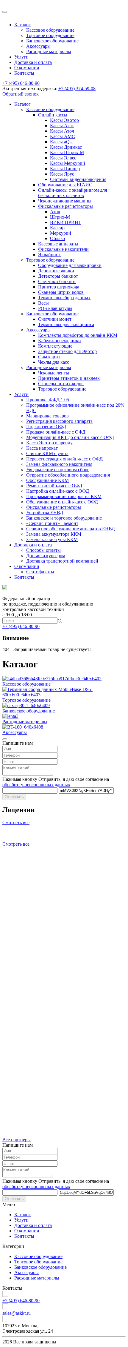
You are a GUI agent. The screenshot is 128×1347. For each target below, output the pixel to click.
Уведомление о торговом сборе (57, 469)
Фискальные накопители (63, 249)
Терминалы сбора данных (64, 297)
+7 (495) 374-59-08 (77, 88)
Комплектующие (55, 345)
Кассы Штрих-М (67, 152)
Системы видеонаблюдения (78, 179)
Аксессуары (38, 46)
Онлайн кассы (52, 114)
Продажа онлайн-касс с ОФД (55, 431)
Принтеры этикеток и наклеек (69, 378)
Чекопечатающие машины (64, 200)
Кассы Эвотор (64, 120)
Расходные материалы (48, 51)
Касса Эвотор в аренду (49, 442)
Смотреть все (15, 822)
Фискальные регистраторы (65, 206)
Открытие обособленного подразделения (68, 474)
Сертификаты (40, 571)
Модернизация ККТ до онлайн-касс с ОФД (70, 437)
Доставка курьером (45, 555)
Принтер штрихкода (58, 286)
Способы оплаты (43, 550)
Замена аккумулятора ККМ (53, 534)
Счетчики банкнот (57, 281)
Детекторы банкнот (58, 276)
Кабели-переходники (59, 340)
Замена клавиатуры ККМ (52, 539)
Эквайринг (49, 254)
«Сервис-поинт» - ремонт (52, 523)
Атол (55, 211)
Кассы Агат (62, 125)
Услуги (21, 56)
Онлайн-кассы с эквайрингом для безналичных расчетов (72, 193)
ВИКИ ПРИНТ (65, 222)
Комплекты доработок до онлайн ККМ (77, 335)
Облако (57, 238)
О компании (26, 67)
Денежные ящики (56, 270)
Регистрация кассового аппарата (59, 421)
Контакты (24, 73)
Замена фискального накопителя (59, 464)
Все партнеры (16, 1139)
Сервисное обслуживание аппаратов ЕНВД (70, 528)
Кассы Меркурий (67, 163)
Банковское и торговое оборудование (64, 517)
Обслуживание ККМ (47, 480)
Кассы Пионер (65, 168)
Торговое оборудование (50, 35)
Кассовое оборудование (50, 30)
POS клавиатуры (55, 308)
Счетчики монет (54, 319)
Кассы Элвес (63, 157)
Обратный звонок (20, 93)
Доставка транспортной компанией (62, 560)
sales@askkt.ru (16, 1313)
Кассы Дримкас (66, 147)
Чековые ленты (53, 372)
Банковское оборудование (52, 40)
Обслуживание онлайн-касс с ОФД (62, 501)
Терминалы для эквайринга (66, 324)
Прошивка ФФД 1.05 (47, 399)
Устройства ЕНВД (44, 512)
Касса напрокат (42, 448)
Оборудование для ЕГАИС (65, 184)
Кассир (57, 227)
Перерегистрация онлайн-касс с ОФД (64, 458)
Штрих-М (60, 216)
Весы (43, 302)
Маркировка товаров (47, 415)
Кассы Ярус (62, 173)
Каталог (22, 24)
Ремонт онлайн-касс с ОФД (54, 485)
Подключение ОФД (46, 426)
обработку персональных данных (36, 784)
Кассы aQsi (61, 141)
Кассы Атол (62, 130)
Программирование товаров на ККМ (64, 496)
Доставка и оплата (33, 62)
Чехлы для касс (53, 362)
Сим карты (49, 356)
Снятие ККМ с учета (47, 453)
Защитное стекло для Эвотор (67, 351)
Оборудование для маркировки (70, 265)
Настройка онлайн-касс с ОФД (57, 491)
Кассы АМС (62, 136)
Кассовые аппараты (58, 243)
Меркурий (60, 233)
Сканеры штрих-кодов (61, 292)
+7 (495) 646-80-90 (21, 83)
